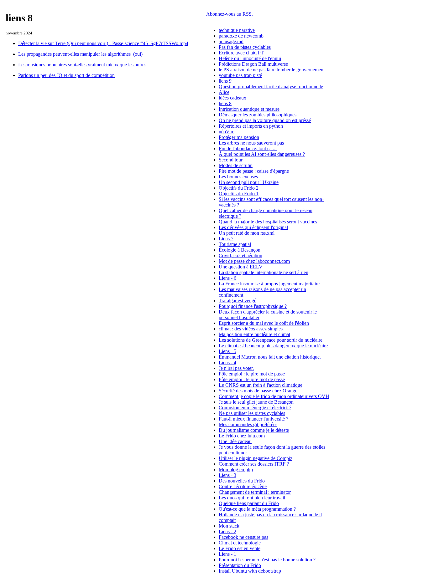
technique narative (237, 30)
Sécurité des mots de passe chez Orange (258, 390)
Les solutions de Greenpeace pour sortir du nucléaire (270, 340)
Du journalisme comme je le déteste (254, 430)
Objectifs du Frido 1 (238, 193)
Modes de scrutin (236, 165)
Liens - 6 (227, 278)
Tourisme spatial (235, 244)
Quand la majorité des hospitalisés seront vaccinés (268, 221)
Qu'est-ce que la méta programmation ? (257, 509)
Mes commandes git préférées (248, 424)
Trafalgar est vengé (237, 300)
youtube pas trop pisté (240, 75)
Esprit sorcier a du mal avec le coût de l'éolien (264, 323)
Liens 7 (226, 238)
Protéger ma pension (239, 137)
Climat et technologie (240, 542)
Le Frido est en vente (239, 548)
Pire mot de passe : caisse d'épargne (254, 171)
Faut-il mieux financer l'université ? (253, 418)
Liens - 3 (227, 475)
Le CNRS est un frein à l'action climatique (260, 385)
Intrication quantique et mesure (249, 109)
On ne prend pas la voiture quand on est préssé (265, 120)
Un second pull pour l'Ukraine (249, 182)
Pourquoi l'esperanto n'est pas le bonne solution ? (267, 559)
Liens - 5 (227, 351)
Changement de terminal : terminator (255, 492)
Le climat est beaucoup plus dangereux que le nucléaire (273, 345)
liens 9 (225, 81)
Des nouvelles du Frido (242, 480)
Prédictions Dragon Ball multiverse (253, 64)
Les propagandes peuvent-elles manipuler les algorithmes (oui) (80, 54)
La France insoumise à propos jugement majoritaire (269, 283)
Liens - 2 (227, 531)
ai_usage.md (231, 41)
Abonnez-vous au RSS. (229, 14)
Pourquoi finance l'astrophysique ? (253, 306)
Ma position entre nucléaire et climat (254, 334)
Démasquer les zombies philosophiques (257, 114)
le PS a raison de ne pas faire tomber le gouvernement (272, 69)
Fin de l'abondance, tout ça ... (248, 148)
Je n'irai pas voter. (236, 368)
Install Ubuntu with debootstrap (250, 571)
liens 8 (225, 103)
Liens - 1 (227, 554)
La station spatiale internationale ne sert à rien (263, 272)
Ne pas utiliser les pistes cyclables (252, 413)
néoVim (226, 131)
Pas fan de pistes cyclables (245, 47)
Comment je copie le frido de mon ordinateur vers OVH (274, 396)
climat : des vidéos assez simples (251, 328)
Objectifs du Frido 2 (238, 188)
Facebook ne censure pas (243, 537)
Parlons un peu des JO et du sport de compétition (66, 75)
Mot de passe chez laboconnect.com (254, 261)
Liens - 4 (227, 362)
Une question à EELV (241, 266)
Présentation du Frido (240, 565)
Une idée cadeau (235, 441)
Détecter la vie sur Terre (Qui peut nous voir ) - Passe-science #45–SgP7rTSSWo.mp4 (103, 43)
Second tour (231, 159)
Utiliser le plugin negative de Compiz (255, 458)
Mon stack (229, 525)
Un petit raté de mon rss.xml (246, 233)
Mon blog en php (236, 469)
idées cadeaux (232, 97)
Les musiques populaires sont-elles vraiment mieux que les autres (82, 64)
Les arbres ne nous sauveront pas (251, 143)
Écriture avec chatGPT (241, 52)
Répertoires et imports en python (251, 126)
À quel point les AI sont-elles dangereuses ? (262, 154)
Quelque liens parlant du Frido (249, 503)
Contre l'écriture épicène (243, 486)
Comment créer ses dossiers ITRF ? (254, 464)
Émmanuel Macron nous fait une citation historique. (270, 357)
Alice (224, 92)
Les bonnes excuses (238, 176)
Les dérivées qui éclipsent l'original (253, 227)
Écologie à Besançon (239, 250)
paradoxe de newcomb (241, 35)
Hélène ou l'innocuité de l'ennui (250, 58)
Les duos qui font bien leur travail (252, 497)
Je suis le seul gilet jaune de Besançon (256, 402)
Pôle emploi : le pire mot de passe (252, 373)
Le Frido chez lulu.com (242, 435)
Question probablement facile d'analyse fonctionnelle (271, 86)
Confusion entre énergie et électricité (255, 407)
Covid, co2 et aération (240, 255)
